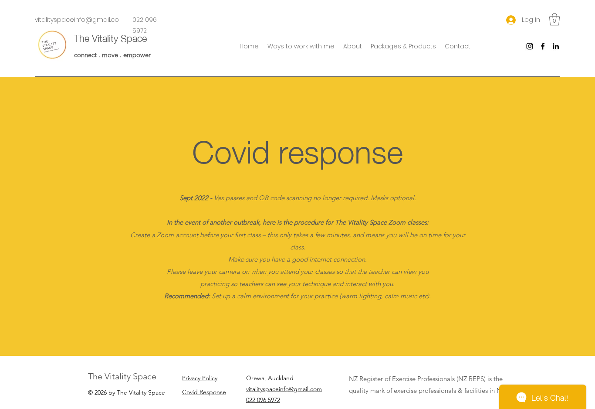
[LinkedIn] (555, 46)
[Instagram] (529, 46)
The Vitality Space (110, 37)
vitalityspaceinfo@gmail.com (284, 389)
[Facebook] (542, 46)
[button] (301, 46)
